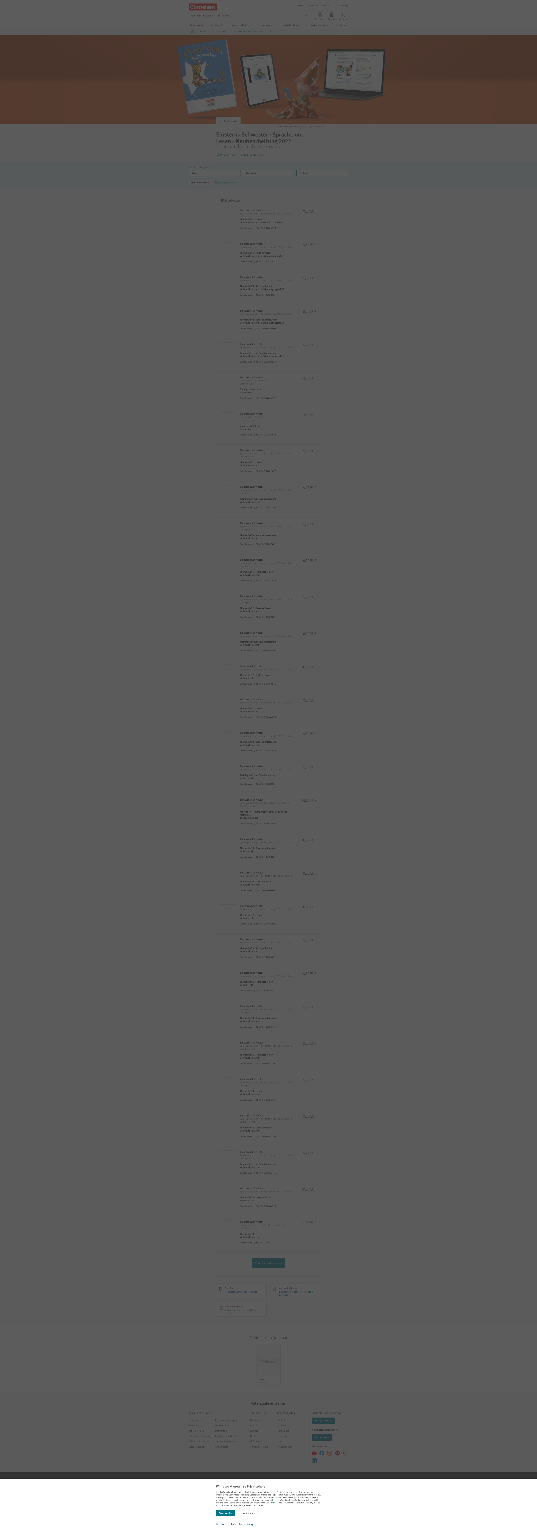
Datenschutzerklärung (242, 1524)
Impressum (221, 1524)
